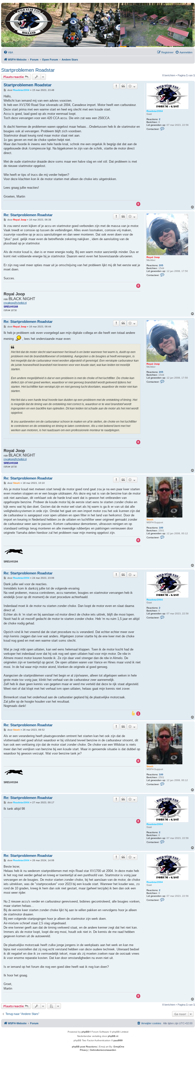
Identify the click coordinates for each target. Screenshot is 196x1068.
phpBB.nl (113, 1036)
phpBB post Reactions (84, 1046)
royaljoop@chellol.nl (15, 302)
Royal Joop (153, 257)
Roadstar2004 (155, 111)
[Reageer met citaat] (123, 86)
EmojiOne (119, 1046)
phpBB (85, 1031)
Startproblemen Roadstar (28, 70)
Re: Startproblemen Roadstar (28, 215)
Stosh (150, 519)
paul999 (118, 1040)
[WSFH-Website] (29, 20)
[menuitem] (8, 52)
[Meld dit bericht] (116, 86)
